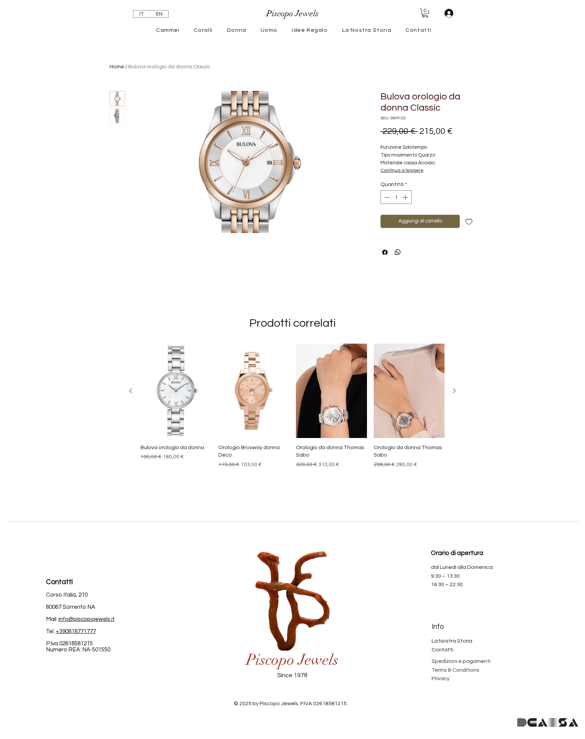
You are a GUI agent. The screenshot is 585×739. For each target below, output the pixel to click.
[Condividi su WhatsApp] (398, 252)
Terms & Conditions (455, 670)
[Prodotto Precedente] (131, 391)
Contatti (442, 649)
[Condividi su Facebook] (385, 252)
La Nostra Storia (452, 641)
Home (117, 66)
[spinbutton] (396, 197)
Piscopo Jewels (292, 660)
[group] (292, 418)
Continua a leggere (402, 170)
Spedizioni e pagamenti (461, 661)
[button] (425, 13)
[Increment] (406, 197)
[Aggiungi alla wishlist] (469, 221)
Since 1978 (292, 675)
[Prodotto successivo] (454, 391)
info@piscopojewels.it (87, 619)
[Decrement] (386, 197)
